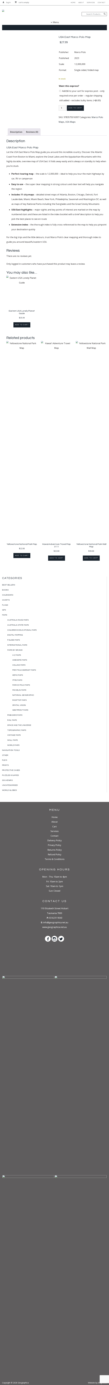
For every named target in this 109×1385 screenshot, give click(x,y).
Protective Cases (11, 770)
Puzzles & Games (10, 775)
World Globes (9, 790)
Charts (6, 600)
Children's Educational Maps (22, 630)
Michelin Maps (19, 690)
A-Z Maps (16, 655)
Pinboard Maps (14, 715)
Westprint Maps (20, 710)
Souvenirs (7, 780)
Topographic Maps (16, 730)
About (81, 2)
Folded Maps (13, 640)
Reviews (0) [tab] (32, 131)
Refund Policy (54, 854)
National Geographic (23, 695)
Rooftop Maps (19, 700)
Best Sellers (8, 585)
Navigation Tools (11, 750)
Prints (5, 765)
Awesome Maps (19, 660)
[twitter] (61, 939)
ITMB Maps (17, 680)
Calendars (7, 595)
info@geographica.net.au (55, 922)
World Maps (13, 745)
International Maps (17, 645)
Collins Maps (18, 665)
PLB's (4, 760)
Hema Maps (17, 675)
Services (91, 2)
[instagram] (54, 939)
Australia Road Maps (18, 620)
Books (5, 590)
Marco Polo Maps (21, 685)
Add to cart (75, 108)
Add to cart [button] (22, 325)
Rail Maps (12, 720)
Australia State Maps (18, 625)
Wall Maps (12, 740)
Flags (5, 605)
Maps (4, 615)
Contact (101, 2)
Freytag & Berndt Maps (24, 670)
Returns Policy (54, 849)
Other (5, 755)
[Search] (104, 14)
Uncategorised (10, 785)
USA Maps (70, 121)
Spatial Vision (19, 705)
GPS (4, 610)
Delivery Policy (54, 840)
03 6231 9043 (55, 917)
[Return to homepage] (28, 8)
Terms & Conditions (54, 859)
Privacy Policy (54, 845)
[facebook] (47, 939)
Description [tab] (16, 131)
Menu (56, 22)
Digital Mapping (15, 635)
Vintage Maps (14, 735)
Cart (54, 826)
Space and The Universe (19, 725)
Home (73, 2)
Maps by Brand (14, 650)
